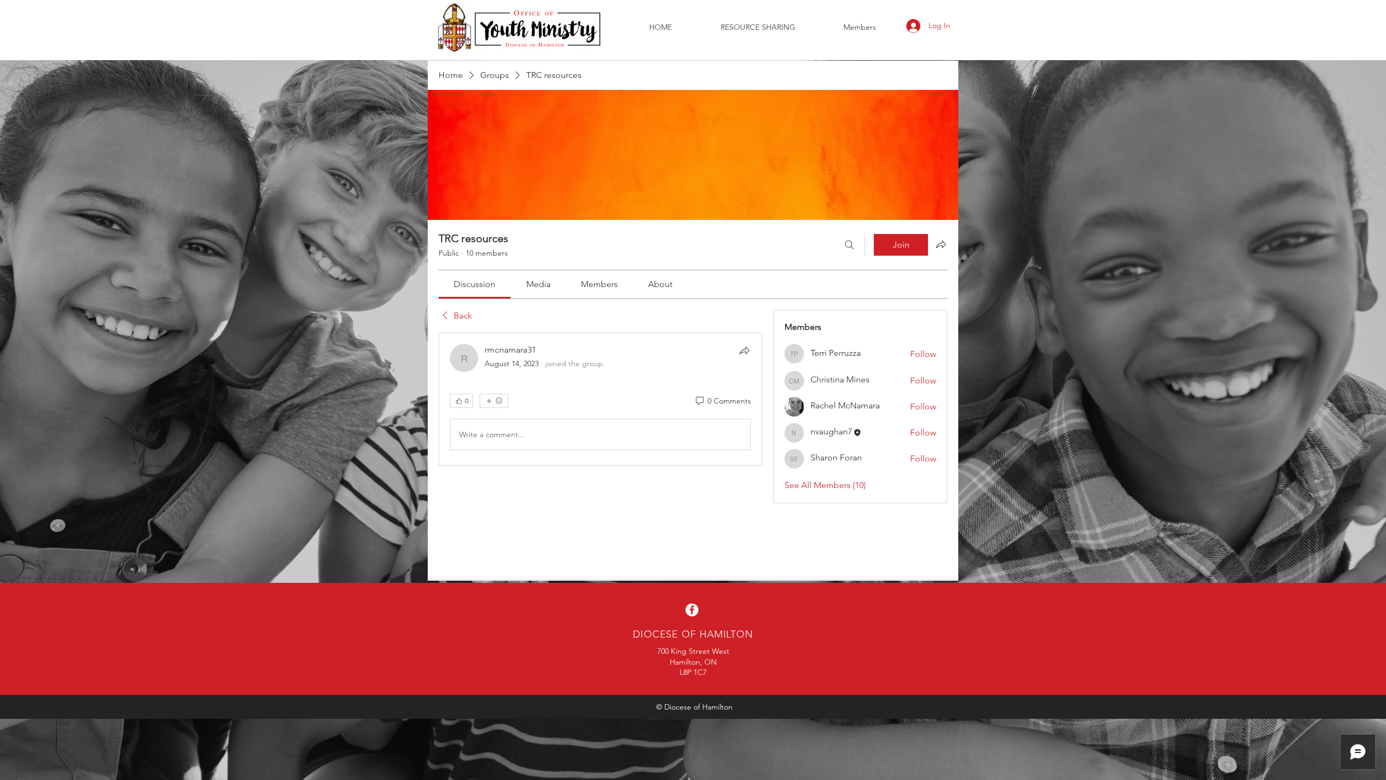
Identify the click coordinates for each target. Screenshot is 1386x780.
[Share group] (940, 244)
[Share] (744, 350)
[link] (474, 284)
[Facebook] (691, 609)
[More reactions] (494, 401)
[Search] (849, 245)
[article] (600, 399)
